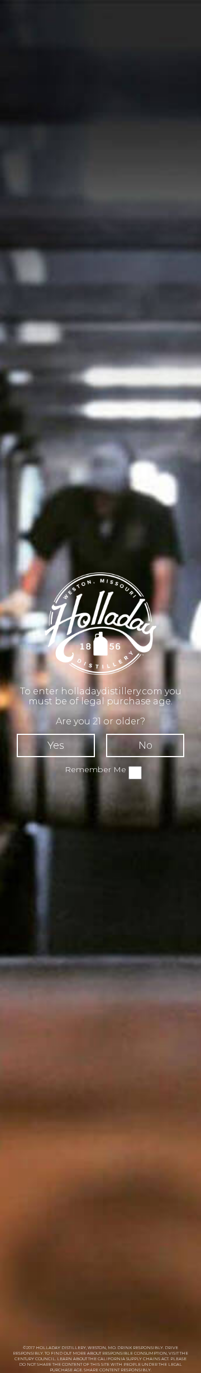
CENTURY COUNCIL (35, 1358)
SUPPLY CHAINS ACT (147, 1358)
